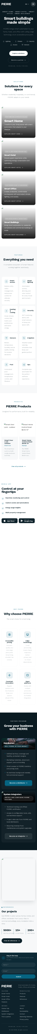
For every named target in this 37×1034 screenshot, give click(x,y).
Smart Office (6, 999)
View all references (10, 940)
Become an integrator (17, 836)
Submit (18, 976)
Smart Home (6, 993)
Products (23, 993)
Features (4, 1002)
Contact (22, 1014)
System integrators (8, 1014)
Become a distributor (17, 783)
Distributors (5, 1011)
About (22, 1008)
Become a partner (17, 60)
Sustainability (24, 1011)
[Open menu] (33, 4)
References (23, 999)
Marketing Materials (26, 1016)
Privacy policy (24, 1019)
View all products (17, 466)
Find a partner (6, 1016)
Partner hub (5, 1008)
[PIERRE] (6, 4)
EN (26, 4)
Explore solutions (18, 53)
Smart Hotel (6, 996)
